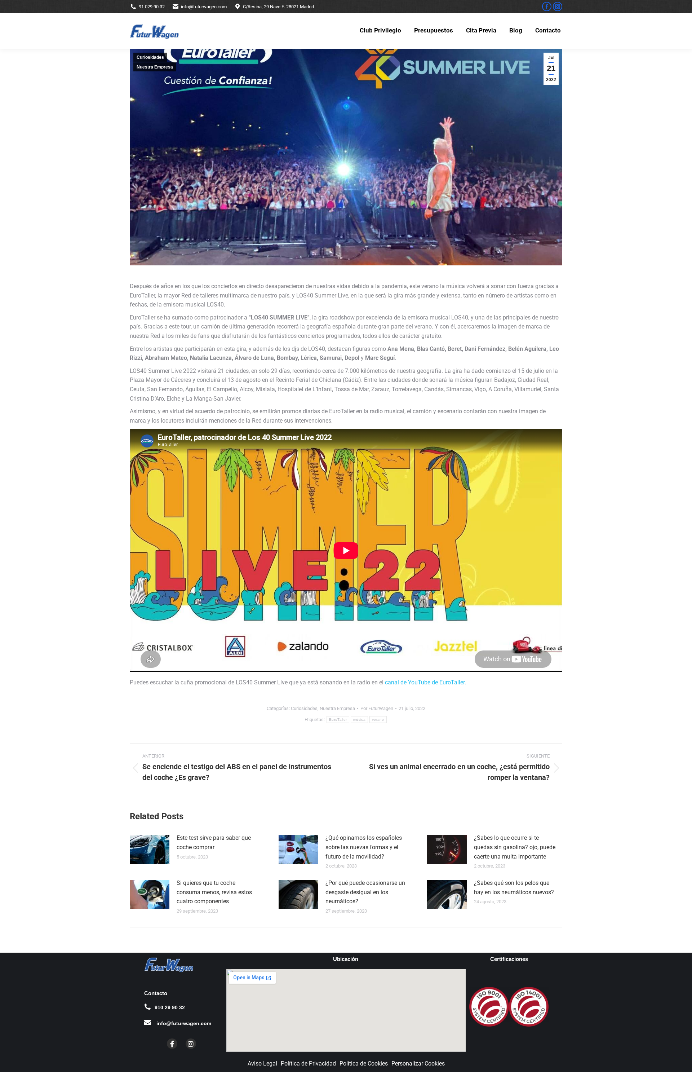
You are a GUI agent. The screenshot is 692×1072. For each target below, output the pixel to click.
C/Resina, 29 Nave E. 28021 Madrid (278, 6)
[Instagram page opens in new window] (557, 6)
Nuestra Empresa (155, 67)
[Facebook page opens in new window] (546, 6)
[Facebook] (172, 1043)
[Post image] (149, 849)
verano (378, 720)
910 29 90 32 (170, 1007)
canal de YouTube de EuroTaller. (425, 682)
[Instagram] (191, 1043)
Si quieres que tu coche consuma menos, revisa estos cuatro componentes (214, 892)
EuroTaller (338, 720)
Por (376, 708)
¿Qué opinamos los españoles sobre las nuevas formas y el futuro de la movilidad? (363, 847)
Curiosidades (150, 57)
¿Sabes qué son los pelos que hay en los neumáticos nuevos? (514, 887)
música (359, 720)
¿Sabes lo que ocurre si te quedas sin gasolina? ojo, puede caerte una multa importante (514, 847)
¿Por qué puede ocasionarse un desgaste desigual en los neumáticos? (365, 892)
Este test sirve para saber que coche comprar (214, 842)
